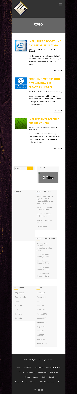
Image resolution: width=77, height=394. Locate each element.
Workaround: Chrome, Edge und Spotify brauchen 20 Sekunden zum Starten (45, 199)
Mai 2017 (40, 335)
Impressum (30, 372)
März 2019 (41, 310)
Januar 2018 (41, 318)
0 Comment (46, 50)
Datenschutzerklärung (53, 367)
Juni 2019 (40, 305)
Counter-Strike (20, 297)
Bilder (18, 367)
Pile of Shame (42, 227)
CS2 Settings (39, 367)
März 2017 (41, 339)
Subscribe (52, 377)
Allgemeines (19, 293)
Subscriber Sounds (21, 382)
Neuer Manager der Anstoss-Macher (44, 208)
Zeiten (60, 382)
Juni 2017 (40, 331)
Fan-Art (21, 372)
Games (35, 129)
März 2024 (41, 293)
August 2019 (41, 297)
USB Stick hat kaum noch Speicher (44, 215)
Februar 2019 (42, 314)
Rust (16, 310)
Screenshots (54, 372)
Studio (44, 377)
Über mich (33, 382)
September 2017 (43, 322)
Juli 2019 (40, 301)
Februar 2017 (42, 343)
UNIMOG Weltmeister (47, 382)
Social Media (26, 377)
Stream (35, 377)
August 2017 (41, 326)
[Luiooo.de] (20, 16)
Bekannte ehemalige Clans (42, 255)
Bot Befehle (27, 367)
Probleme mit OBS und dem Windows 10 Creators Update (44, 83)
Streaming (32, 52)
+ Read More (58, 70)
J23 (38, 254)
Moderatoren (42, 372)
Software (55, 50)
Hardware (18, 305)
